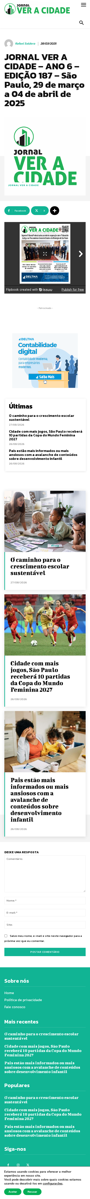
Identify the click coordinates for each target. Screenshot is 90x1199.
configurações (52, 1184)
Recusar (32, 1192)
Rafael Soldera (25, 44)
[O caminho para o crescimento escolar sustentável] (45, 521)
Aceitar (13, 1192)
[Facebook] (8, 1165)
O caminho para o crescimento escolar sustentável (41, 417)
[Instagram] (18, 1165)
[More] (54, 210)
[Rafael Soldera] (9, 43)
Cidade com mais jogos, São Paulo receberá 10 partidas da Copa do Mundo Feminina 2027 (45, 435)
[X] (28, 1165)
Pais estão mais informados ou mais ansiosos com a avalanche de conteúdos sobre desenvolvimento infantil (43, 454)
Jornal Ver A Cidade (23, 185)
